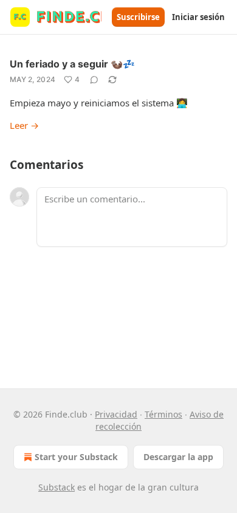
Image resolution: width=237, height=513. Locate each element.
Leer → (24, 125)
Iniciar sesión (198, 17)
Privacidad (116, 414)
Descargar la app (178, 457)
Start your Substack (76, 457)
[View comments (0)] (94, 79)
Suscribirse (138, 17)
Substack (56, 487)
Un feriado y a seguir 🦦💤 (72, 64)
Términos (163, 414)
